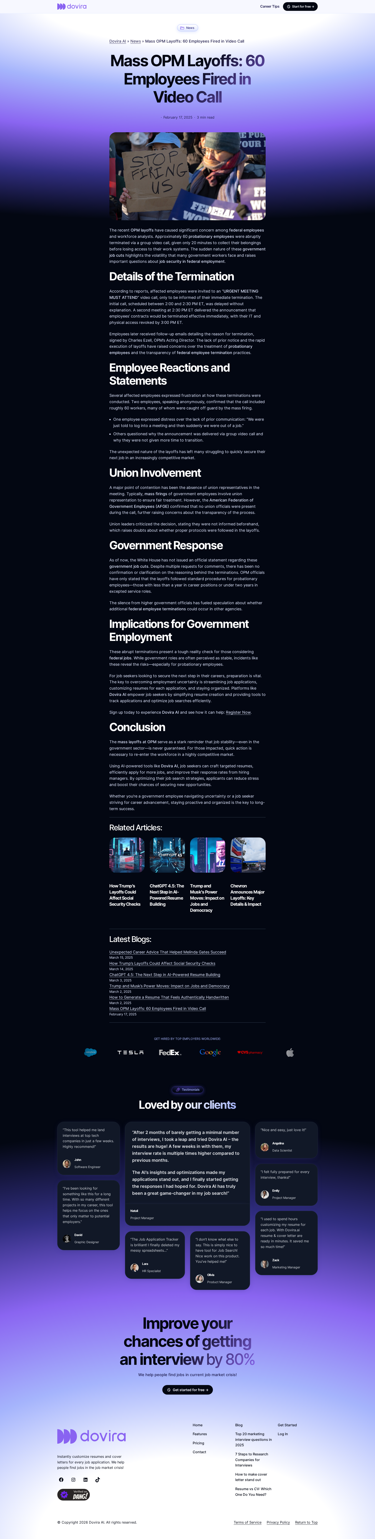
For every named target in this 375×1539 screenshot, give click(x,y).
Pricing (198, 1443)
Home (197, 1425)
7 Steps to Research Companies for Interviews (251, 1459)
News (190, 28)
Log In (283, 1434)
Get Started (287, 1425)
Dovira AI (117, 41)
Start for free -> (303, 6)
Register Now (238, 712)
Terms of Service (248, 1522)
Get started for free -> (191, 1390)
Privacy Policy (278, 1522)
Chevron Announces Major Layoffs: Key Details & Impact (247, 895)
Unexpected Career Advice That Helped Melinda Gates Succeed (167, 952)
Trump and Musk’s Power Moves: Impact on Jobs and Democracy (207, 898)
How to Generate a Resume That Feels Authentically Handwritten (169, 997)
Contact (199, 1452)
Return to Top (306, 1522)
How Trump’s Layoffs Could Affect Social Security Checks (125, 895)
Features (200, 1434)
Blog (239, 1425)
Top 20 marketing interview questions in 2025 (253, 1439)
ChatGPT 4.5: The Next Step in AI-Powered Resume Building (167, 895)
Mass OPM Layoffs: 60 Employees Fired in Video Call (157, 1008)
